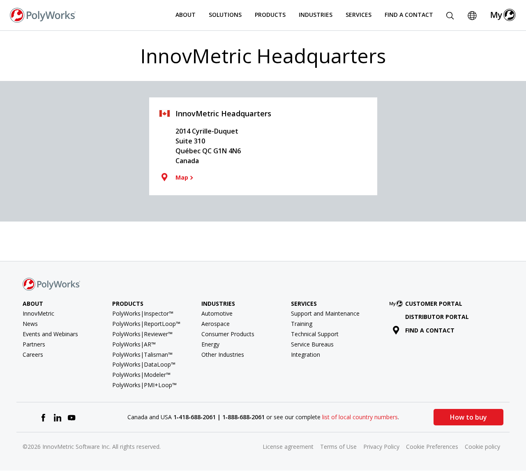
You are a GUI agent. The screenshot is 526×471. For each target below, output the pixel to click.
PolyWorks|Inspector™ (142, 313)
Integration (305, 354)
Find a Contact (409, 14)
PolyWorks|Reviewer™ (142, 334)
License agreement (288, 446)
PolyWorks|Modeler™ (141, 375)
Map (181, 177)
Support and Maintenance (325, 313)
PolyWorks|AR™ (134, 344)
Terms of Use (338, 446)
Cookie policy (482, 446)
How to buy (468, 417)
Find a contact (429, 330)
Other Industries (222, 354)
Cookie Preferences (432, 446)
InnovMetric (38, 313)
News (30, 324)
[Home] (43, 14)
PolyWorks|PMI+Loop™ (144, 385)
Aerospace (215, 324)
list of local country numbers (360, 417)
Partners (34, 344)
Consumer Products (227, 334)
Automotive (217, 313)
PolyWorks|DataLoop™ (143, 364)
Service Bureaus (312, 344)
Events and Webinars (50, 334)
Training (301, 324)
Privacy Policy (381, 446)
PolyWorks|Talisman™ (142, 354)
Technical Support (315, 334)
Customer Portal (433, 303)
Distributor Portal (437, 317)
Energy (210, 344)
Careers (33, 354)
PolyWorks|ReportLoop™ (146, 324)
